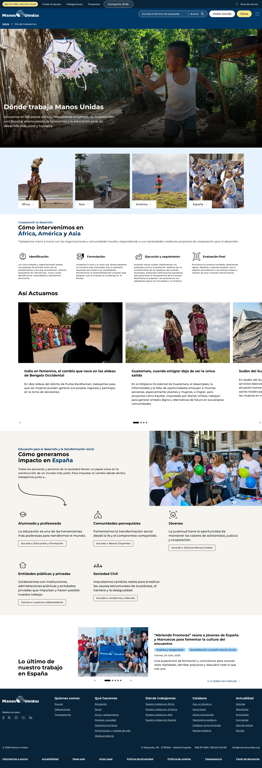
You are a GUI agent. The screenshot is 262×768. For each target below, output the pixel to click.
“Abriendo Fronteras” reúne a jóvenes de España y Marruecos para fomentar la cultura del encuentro (161, 652)
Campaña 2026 (118, 4)
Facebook (3, 717)
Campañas (242, 720)
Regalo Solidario (202, 730)
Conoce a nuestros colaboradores (42, 602)
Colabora (200, 698)
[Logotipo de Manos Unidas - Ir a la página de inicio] (20, 16)
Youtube (23, 717)
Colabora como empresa (207, 725)
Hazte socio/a (222, 13)
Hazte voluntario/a (203, 714)
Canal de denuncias (248, 759)
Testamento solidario (205, 720)
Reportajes (242, 709)
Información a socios (15, 759)
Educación (101, 704)
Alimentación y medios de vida (112, 730)
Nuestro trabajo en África (160, 704)
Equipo (59, 704)
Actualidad (245, 698)
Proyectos (94, 4)
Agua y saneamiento (107, 714)
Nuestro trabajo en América (161, 709)
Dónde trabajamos (161, 698)
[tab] (136, 422)
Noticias (240, 704)
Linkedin (30, 717)
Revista (240, 730)
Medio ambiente (104, 735)
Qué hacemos (106, 698)
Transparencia (63, 714)
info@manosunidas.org (246, 747)
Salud (98, 709)
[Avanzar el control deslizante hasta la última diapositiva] (20, 423)
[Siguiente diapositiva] (260, 423)
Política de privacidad (140, 759)
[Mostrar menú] (257, 14)
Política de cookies (179, 759)
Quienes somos (67, 698)
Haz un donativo (202, 704)
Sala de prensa (244, 725)
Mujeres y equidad (105, 720)
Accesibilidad (50, 759)
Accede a (42, 543)
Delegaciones (74, 4)
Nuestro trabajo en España (161, 720)
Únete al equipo (51, 4)
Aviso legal (106, 759)
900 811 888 (11, 4)
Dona (244, 13)
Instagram (16, 717)
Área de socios (249, 4)
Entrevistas (242, 714)
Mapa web (79, 759)
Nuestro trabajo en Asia (159, 714)
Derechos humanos (106, 725)
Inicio (5, 24)
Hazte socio (199, 709)
